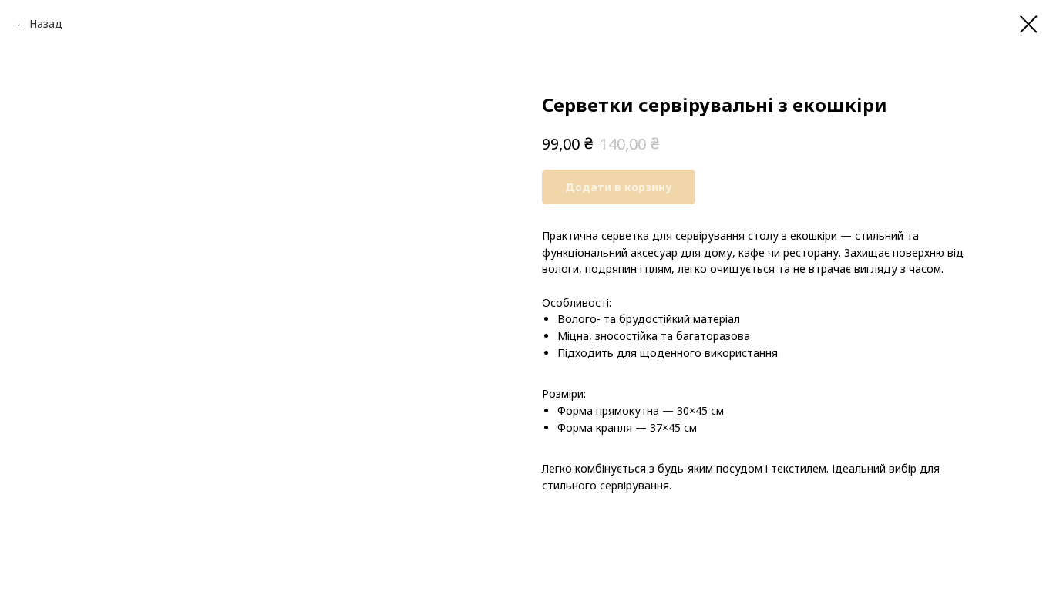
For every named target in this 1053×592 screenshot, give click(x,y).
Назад (45, 23)
